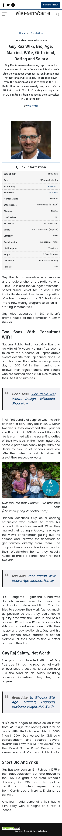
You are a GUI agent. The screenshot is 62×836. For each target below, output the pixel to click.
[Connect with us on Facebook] (3, 4)
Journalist (53, 192)
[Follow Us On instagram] (13, 4)
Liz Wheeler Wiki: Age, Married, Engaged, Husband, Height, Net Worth (33, 702)
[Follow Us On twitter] (8, 4)
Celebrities (37, 33)
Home (22, 33)
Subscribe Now (50, 4)
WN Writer (32, 105)
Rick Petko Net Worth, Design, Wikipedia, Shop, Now (33, 399)
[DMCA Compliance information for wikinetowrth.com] (31, 828)
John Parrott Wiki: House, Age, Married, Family (33, 578)
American (53, 186)
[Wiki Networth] (32, 13)
